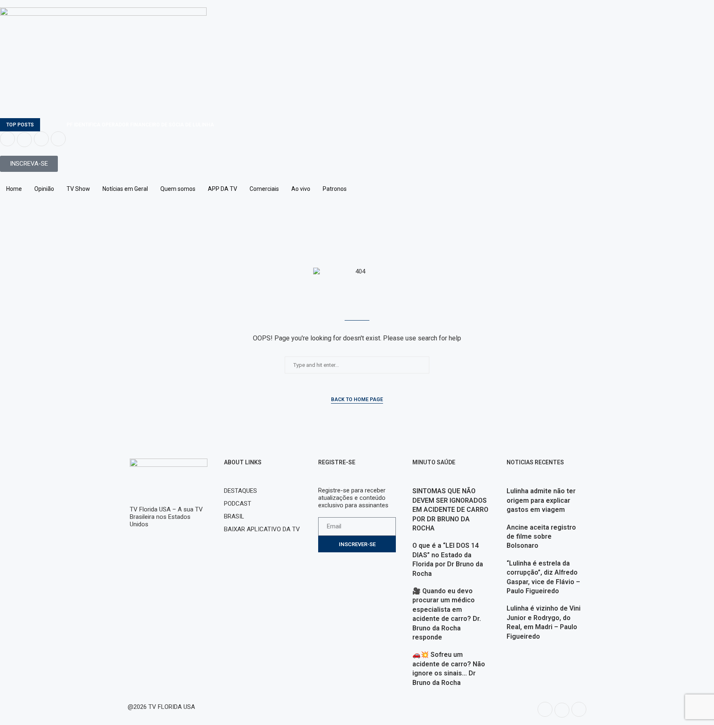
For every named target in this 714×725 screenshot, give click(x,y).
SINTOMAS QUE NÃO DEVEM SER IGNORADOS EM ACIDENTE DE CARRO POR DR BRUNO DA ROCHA (450, 509)
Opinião (44, 188)
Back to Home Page (357, 399)
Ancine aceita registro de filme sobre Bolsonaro (541, 536)
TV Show (78, 188)
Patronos (335, 188)
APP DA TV (222, 188)
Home (14, 188)
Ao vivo (300, 188)
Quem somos (177, 188)
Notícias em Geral (125, 188)
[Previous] (47, 124)
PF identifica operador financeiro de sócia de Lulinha (140, 125)
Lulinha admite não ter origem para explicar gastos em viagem (541, 500)
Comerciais (264, 188)
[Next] (58, 124)
